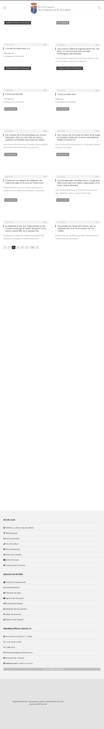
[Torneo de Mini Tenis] (78, 78)
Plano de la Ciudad (13, 554)
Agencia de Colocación (14, 598)
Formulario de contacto (14, 658)
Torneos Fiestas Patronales (18, 23)
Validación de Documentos (16, 609)
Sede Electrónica (12, 587)
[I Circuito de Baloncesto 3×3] (26, 33)
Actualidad (63, 23)
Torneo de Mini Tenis (66, 94)
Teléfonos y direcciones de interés (19, 527)
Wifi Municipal (11, 533)
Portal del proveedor (14, 603)
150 (32, 247)
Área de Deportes (12, 549)
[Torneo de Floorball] (26, 78)
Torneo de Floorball (14, 94)
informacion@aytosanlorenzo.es (19, 652)
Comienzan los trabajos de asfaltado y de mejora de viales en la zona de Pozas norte (24, 181)
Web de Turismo (12, 560)
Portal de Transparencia (15, 582)
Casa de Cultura (12, 544)
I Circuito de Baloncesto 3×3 (17, 48)
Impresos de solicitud (14, 619)
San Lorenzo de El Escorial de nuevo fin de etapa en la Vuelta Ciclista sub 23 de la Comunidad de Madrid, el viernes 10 (78, 137)
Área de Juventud (12, 538)
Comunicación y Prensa (15, 565)
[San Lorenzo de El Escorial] (52, 7)
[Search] (99, 7)
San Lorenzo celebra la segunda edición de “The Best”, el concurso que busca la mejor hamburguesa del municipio (78, 51)
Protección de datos (12, 593)
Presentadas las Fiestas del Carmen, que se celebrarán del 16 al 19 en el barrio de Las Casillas (76, 228)
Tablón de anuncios (12, 614)
